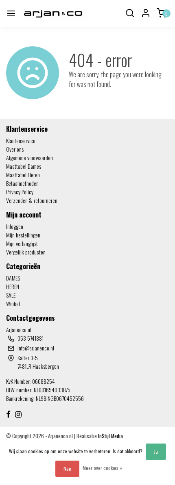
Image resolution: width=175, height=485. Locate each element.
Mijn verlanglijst (22, 243)
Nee (67, 468)
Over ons (15, 149)
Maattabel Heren (23, 174)
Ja (156, 451)
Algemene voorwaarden (29, 157)
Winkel (13, 303)
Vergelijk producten (26, 252)
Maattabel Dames (23, 166)
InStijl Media (110, 436)
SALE (10, 295)
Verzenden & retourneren (31, 200)
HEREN (12, 286)
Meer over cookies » (102, 467)
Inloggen (14, 226)
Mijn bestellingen (23, 235)
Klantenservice (20, 140)
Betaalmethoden (22, 183)
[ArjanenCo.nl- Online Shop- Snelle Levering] (53, 13)
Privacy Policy (19, 191)
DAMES (13, 278)
